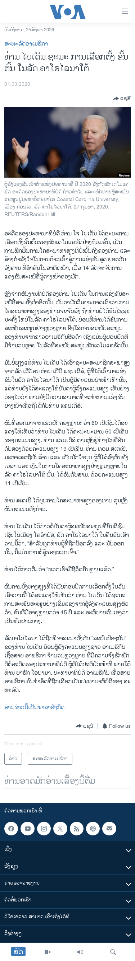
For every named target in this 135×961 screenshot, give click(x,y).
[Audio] (80, 952)
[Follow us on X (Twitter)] (60, 828)
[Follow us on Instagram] (44, 828)
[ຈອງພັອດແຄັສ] (109, 828)
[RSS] (77, 828)
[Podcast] (93, 828)
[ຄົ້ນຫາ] (113, 952)
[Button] (122, 98)
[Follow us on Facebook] (11, 828)
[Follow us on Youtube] (27, 828)
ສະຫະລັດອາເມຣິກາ (26, 44)
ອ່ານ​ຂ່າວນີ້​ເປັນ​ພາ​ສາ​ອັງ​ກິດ (34, 707)
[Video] (47, 952)
